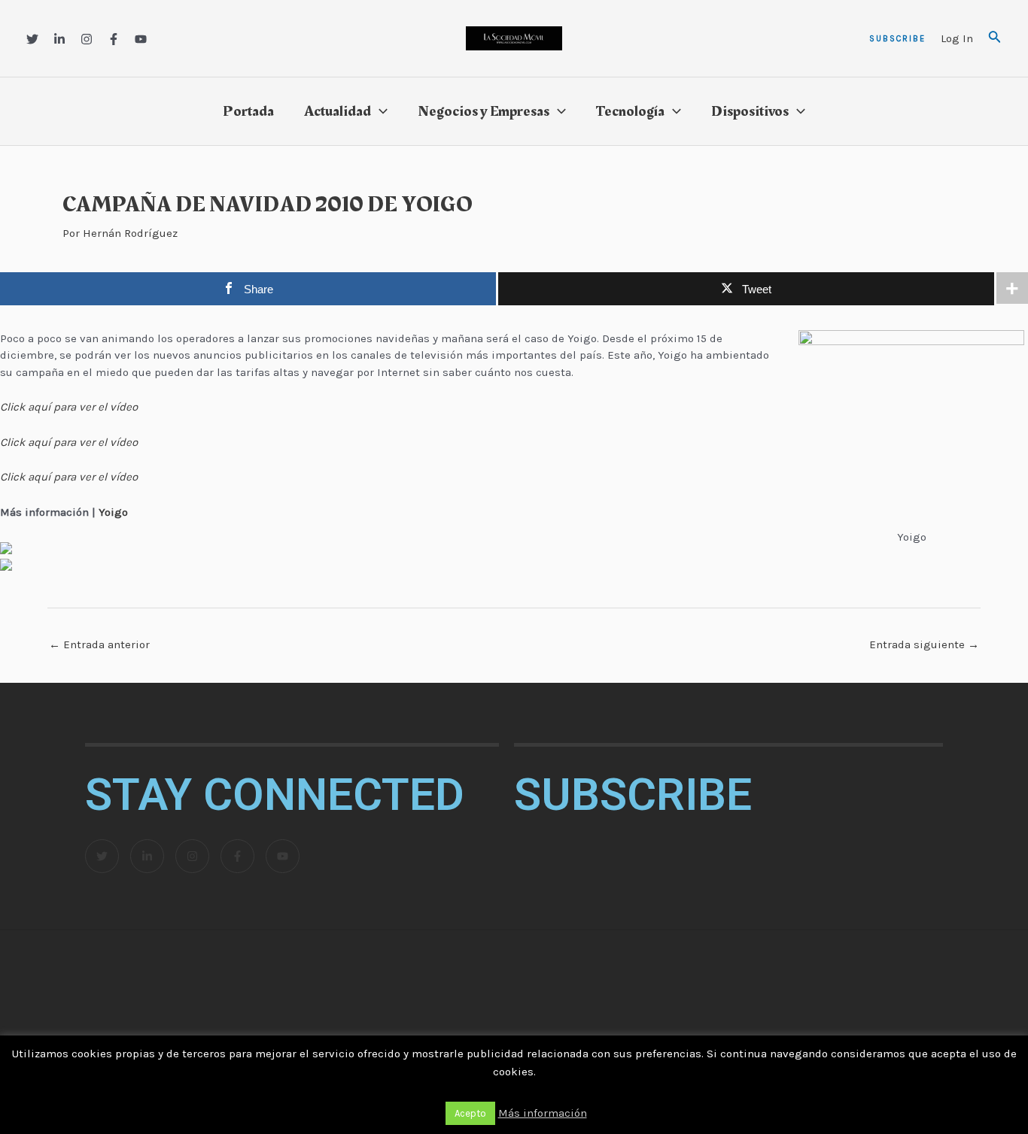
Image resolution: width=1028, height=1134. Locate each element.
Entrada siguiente (924, 644)
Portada (248, 111)
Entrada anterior (99, 644)
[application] (379, 111)
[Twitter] (32, 39)
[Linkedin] (59, 39)
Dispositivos (750, 111)
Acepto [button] (470, 1113)
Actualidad (337, 111)
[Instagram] (87, 39)
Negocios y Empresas (483, 111)
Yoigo (113, 512)
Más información (542, 1113)
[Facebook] (114, 39)
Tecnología (630, 111)
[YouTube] (141, 39)
